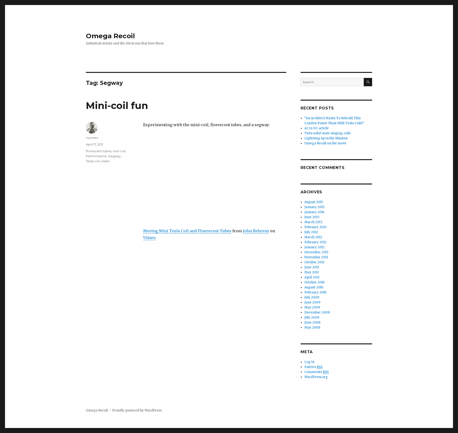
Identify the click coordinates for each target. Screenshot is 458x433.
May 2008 (312, 327)
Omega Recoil (110, 36)
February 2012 (315, 242)
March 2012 (313, 237)
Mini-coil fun (117, 105)
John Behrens (256, 230)
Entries (313, 367)
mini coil (119, 151)
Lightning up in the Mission (326, 138)
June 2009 (312, 302)
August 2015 (313, 202)
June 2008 (312, 322)
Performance (96, 156)
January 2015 (314, 207)
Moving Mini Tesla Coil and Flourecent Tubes (187, 230)
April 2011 (311, 277)
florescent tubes (98, 151)
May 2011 (311, 272)
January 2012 (314, 247)
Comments (316, 372)
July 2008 (311, 317)
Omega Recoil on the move (325, 143)
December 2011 (316, 252)
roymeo (92, 138)
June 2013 (311, 217)
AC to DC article (316, 128)
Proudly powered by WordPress (137, 410)
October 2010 (314, 282)
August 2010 (313, 287)
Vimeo (149, 237)
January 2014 (314, 212)
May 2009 (312, 307)
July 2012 (311, 232)
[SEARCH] (368, 82)
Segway (114, 156)
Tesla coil (93, 161)
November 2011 (316, 257)
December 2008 (317, 312)
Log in (309, 362)
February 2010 (315, 292)
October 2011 (314, 262)
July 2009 (311, 297)
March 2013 (313, 222)
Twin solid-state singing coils (327, 133)
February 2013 (315, 227)
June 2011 (311, 267)
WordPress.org (316, 377)
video (105, 161)
